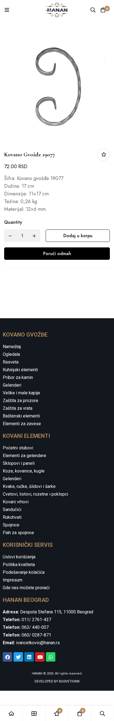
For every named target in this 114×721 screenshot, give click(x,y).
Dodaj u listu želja (103, 154)
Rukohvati (12, 517)
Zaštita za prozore (20, 400)
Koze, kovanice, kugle (24, 471)
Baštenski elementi (21, 416)
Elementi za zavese (22, 423)
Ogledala (11, 354)
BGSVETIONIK (69, 681)
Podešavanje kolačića (24, 572)
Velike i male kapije (21, 392)
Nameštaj (12, 346)
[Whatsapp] (50, 657)
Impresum (12, 580)
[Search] (93, 10)
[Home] (11, 713)
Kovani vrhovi (15, 501)
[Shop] (34, 713)
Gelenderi (12, 385)
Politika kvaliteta (19, 564)
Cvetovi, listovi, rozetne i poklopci (35, 494)
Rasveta (11, 362)
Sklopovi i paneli (19, 463)
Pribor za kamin (18, 377)
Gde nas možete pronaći (26, 587)
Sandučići (12, 509)
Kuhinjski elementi (20, 369)
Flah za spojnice (18, 532)
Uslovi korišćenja (19, 556)
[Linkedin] (29, 657)
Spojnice (11, 525)
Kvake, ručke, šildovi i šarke (29, 486)
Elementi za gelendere (24, 455)
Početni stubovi (18, 447)
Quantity (13, 222)
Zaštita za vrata (17, 408)
